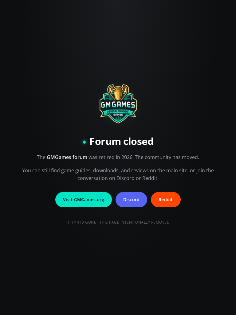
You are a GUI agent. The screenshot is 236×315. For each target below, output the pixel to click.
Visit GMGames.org (83, 199)
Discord (131, 199)
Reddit (166, 199)
